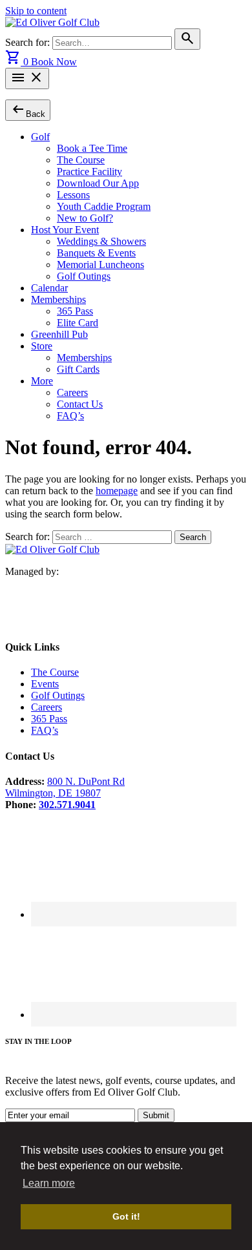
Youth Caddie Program (104, 206)
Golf (40, 136)
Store (41, 345)
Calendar (49, 287)
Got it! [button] (126, 1216)
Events (45, 683)
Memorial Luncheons (100, 264)
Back (27, 109)
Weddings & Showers (101, 241)
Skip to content (36, 10)
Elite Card (77, 322)
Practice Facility (89, 171)
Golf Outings (83, 276)
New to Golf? (85, 218)
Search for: (28, 42)
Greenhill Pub (59, 334)
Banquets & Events (96, 252)
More (42, 380)
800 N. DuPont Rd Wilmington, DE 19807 (65, 787)
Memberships (58, 299)
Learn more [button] (49, 1183)
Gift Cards (78, 369)
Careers (72, 392)
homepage (117, 490)
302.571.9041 (67, 804)
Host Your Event (65, 229)
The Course (81, 159)
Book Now (54, 61)
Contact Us (80, 404)
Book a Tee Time (92, 148)
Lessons (73, 194)
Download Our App (98, 183)
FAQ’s (70, 415)
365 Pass (75, 311)
